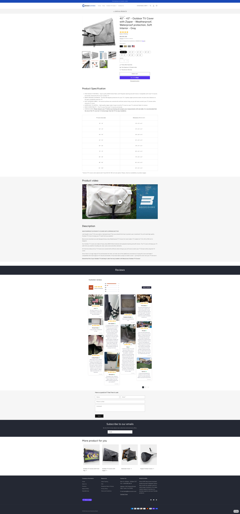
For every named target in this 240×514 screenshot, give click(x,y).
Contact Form (124, 494)
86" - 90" (139, 55)
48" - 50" (131, 52)
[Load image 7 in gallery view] (104, 64)
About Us (84, 484)
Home (83, 481)
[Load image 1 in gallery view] (86, 55)
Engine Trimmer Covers (146, 468)
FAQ (102, 484)
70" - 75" (123, 55)
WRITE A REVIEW (146, 287)
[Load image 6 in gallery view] (95, 64)
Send (99, 416)
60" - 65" (147, 52)
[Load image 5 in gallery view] (86, 64)
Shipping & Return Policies (107, 486)
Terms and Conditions (106, 491)
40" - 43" (123, 52)
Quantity (121, 58)
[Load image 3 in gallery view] (104, 55)
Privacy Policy (104, 488)
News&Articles (85, 491)
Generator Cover (125, 468)
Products (84, 486)
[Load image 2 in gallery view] (95, 55)
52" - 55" (139, 52)
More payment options (134, 80)
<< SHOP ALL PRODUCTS (120, 11)
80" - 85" (131, 55)
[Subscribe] (130, 432)
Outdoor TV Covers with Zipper (108, 469)
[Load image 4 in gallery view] (112, 55)
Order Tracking (104, 481)
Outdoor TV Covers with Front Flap (91, 469)
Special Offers (85, 488)
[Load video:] (120, 201)
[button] (112, 5)
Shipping (121, 38)
